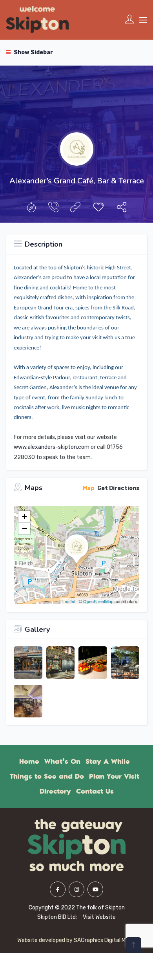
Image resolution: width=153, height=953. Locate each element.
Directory (55, 791)
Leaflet (68, 601)
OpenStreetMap (98, 601)
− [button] (24, 528)
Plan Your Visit (114, 776)
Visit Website (99, 917)
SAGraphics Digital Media (105, 940)
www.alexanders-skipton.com (51, 447)
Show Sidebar (33, 52)
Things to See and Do (47, 776)
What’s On (62, 761)
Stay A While (108, 761)
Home (29, 761)
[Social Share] (122, 209)
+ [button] (24, 516)
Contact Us (95, 791)
